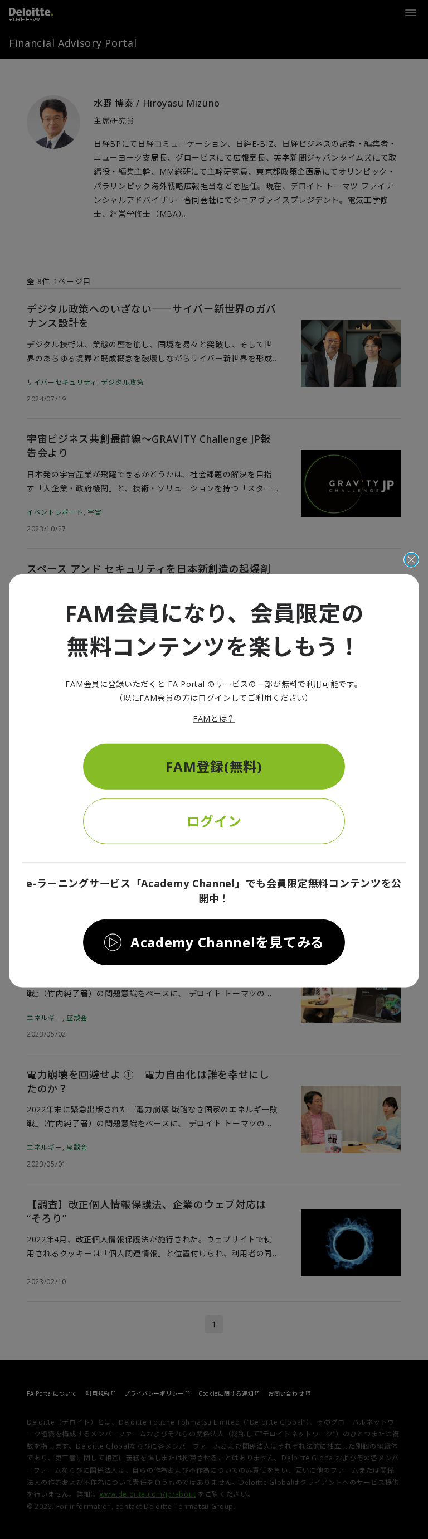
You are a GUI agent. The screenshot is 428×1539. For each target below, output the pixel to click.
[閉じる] (411, 560)
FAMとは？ (214, 718)
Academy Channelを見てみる (227, 941)
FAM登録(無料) (214, 766)
